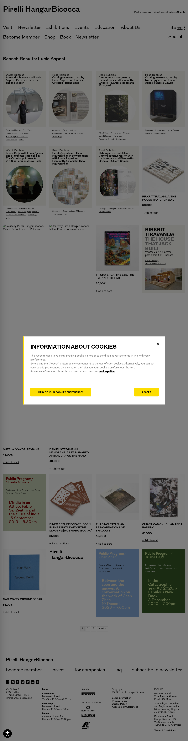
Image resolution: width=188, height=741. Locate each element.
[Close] (158, 344)
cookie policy (107, 371)
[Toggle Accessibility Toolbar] (7, 733)
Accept (146, 392)
